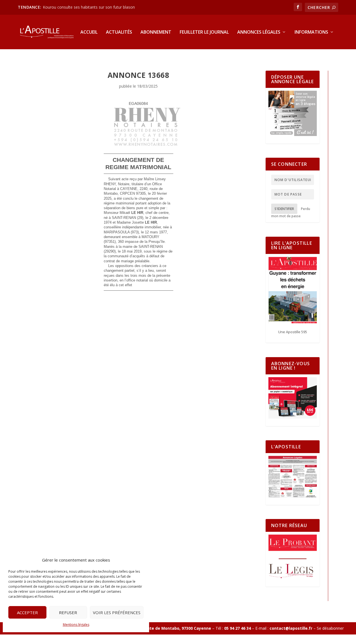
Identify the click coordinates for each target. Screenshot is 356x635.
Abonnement (155, 32)
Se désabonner (330, 628)
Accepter (27, 612)
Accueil (89, 32)
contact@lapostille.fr (291, 628)
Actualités (119, 32)
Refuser (68, 612)
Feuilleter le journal (204, 32)
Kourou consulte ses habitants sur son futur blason (89, 7)
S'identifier (284, 208)
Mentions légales (76, 624)
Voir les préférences (116, 612)
